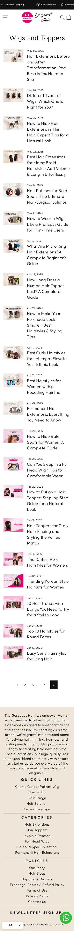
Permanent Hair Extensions (37, 852)
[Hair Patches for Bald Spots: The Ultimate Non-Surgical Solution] (13, 190)
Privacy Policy (37, 896)
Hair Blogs (37, 873)
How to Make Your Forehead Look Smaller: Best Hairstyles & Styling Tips (44, 325)
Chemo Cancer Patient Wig (37, 786)
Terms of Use (37, 890)
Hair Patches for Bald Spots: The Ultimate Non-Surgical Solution (47, 196)
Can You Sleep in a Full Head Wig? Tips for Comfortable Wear (47, 470)
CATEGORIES (37, 817)
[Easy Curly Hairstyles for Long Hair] (13, 652)
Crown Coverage (37, 809)
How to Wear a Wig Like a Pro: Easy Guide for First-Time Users (47, 224)
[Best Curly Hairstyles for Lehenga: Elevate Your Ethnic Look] (13, 352)
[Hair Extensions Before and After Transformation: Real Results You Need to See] (13, 55)
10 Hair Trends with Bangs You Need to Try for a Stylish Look (48, 609)
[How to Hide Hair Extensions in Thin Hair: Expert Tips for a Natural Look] (13, 123)
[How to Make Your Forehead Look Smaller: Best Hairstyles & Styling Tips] (13, 313)
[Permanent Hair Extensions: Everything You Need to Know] (13, 408)
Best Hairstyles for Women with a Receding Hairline (44, 386)
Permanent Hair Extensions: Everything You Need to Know (48, 414)
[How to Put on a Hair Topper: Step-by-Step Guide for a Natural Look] (13, 491)
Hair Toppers (37, 830)
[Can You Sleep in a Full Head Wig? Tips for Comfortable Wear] (13, 463)
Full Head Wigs (37, 841)
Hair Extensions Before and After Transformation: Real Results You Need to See (48, 68)
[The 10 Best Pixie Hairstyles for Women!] (13, 559)
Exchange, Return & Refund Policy (37, 884)
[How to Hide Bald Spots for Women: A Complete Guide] (13, 436)
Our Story (37, 867)
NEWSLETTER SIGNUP (36, 912)
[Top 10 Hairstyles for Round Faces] (13, 630)
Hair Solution (37, 803)
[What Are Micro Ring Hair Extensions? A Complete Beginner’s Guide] (13, 246)
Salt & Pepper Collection (37, 847)
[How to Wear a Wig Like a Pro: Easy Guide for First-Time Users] (13, 218)
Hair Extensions (36, 824)
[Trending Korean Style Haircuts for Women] (13, 581)
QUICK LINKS (37, 779)
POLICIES (37, 860)
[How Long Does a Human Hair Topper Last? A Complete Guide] (13, 279)
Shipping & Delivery (37, 879)
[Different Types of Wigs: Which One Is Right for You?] (13, 95)
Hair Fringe (37, 798)
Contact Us (37, 901)
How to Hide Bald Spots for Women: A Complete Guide (45, 442)
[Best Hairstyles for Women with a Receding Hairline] (13, 380)
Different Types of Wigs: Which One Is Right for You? (45, 101)
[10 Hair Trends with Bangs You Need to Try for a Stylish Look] (13, 603)
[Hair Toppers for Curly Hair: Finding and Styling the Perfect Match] (13, 525)
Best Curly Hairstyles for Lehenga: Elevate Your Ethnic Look (47, 358)
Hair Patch (37, 792)
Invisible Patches (37, 835)
